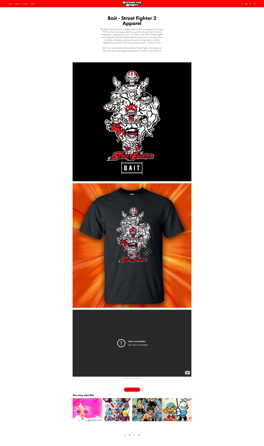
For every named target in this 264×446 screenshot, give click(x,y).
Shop (33, 3)
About (17, 3)
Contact (25, 3)
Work (10, 3)
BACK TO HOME (132, 389)
